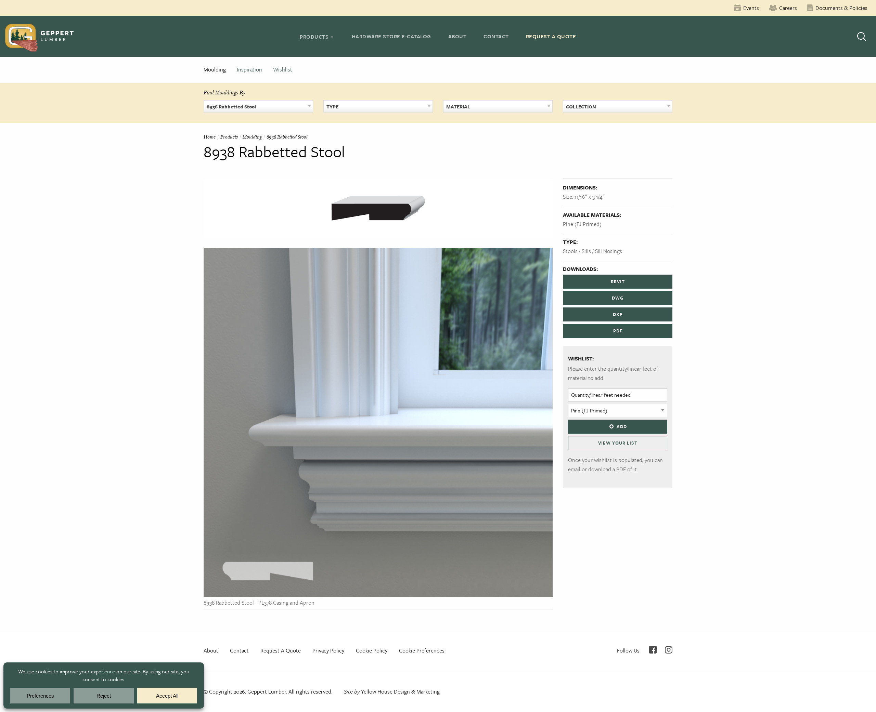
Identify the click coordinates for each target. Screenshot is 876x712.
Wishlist (282, 69)
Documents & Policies (841, 7)
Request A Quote (551, 36)
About (457, 36)
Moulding (215, 69)
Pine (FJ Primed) (582, 224)
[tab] (317, 36)
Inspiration (249, 69)
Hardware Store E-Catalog (391, 36)
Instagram (668, 650)
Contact (496, 36)
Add (622, 426)
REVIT (618, 281)
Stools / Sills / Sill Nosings (592, 251)
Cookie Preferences (422, 650)
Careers (788, 7)
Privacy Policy (328, 650)
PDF (617, 330)
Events (751, 7)
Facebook (653, 650)
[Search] (861, 36)
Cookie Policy (371, 650)
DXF (617, 314)
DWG (617, 297)
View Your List (617, 442)
